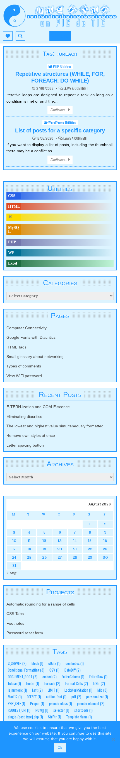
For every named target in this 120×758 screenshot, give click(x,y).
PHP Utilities (62, 66)
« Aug (11, 573)
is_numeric (17, 690)
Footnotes (15, 623)
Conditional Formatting (26, 670)
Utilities (60, 188)
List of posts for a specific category (60, 130)
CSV (54, 670)
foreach (52, 683)
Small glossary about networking (35, 356)
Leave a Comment (76, 88)
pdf (76, 696)
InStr (99, 683)
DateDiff (72, 670)
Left (37, 690)
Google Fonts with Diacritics (31, 337)
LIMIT (53, 690)
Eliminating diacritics (24, 416)
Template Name (79, 717)
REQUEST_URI (19, 710)
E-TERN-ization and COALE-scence (38, 407)
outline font (56, 696)
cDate (54, 663)
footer (32, 683)
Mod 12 (15, 696)
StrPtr (54, 717)
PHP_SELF (16, 703)
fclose (14, 683)
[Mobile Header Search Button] (20, 36)
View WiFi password (24, 376)
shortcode (83, 710)
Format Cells (76, 683)
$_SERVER (17, 663)
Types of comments (23, 366)
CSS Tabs (15, 613)
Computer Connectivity (26, 328)
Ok (60, 747)
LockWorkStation (78, 690)
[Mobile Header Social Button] (8, 36)
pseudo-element (90, 703)
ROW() (41, 710)
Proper (37, 703)
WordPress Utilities (62, 122)
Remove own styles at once (30, 435)
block (37, 663)
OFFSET (34, 696)
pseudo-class (60, 703)
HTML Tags (16, 347)
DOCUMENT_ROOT (22, 676)
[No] (113, 739)
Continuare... (58, 109)
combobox (75, 663)
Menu (64, 36)
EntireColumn (73, 676)
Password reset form (24, 633)
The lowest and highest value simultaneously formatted (55, 426)
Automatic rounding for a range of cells (40, 604)
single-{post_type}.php (25, 717)
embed (49, 676)
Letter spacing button (25, 445)
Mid (102, 690)
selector (61, 710)
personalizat (97, 696)
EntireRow (98, 676)
